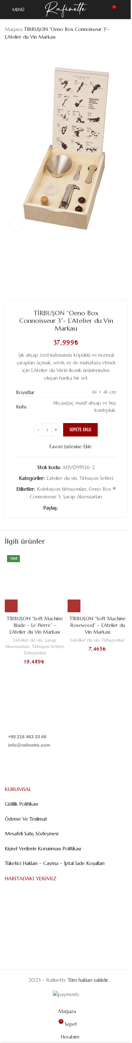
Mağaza (13, 29)
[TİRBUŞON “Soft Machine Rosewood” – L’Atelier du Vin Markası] (97, 582)
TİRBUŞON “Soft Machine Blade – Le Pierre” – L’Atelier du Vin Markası (35, 625)
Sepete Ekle (80, 429)
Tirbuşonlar (34, 653)
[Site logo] (66, 9)
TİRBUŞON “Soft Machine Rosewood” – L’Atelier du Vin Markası (98, 625)
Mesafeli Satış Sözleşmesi (31, 834)
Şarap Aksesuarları (82, 497)
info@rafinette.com (29, 745)
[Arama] (124, 9)
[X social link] (69, 508)
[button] (11, 606)
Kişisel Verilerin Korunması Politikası (43, 849)
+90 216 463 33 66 (27, 736)
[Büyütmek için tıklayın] (17, 223)
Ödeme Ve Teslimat (26, 819)
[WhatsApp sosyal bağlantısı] (85, 508)
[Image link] (37, 713)
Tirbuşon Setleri (96, 478)
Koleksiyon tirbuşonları (61, 489)
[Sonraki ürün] (24, 51)
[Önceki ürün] (8, 51)
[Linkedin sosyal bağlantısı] (77, 508)
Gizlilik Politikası (21, 804)
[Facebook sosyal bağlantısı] (62, 508)
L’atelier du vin (61, 478)
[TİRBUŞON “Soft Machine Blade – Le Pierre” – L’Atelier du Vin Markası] (34, 582)
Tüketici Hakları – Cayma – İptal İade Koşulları (54, 863)
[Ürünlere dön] (16, 51)
